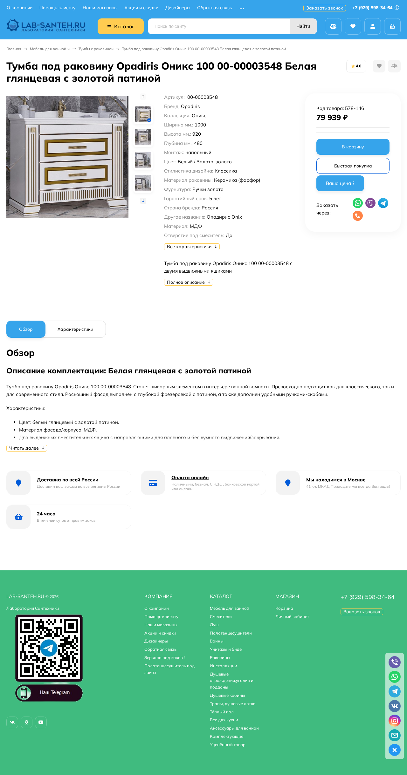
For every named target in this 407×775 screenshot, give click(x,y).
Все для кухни (224, 719)
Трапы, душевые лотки (233, 703)
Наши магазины (100, 7)
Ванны (217, 640)
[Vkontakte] (12, 722)
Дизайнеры (177, 7)
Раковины (220, 657)
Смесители (221, 616)
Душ (214, 624)
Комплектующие (226, 736)
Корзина (284, 608)
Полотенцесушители (231, 633)
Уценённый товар (227, 744)
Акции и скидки (141, 7)
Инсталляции (223, 665)
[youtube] (41, 722)
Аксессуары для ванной (234, 728)
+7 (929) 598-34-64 (373, 7)
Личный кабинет (292, 616)
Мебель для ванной (48, 48)
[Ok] (26, 722)
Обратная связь (214, 7)
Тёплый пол (222, 711)
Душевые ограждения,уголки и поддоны (231, 680)
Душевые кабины (227, 695)
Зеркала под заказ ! (164, 657)
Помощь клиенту (57, 7)
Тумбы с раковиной (96, 48)
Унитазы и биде (226, 649)
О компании (19, 7)
